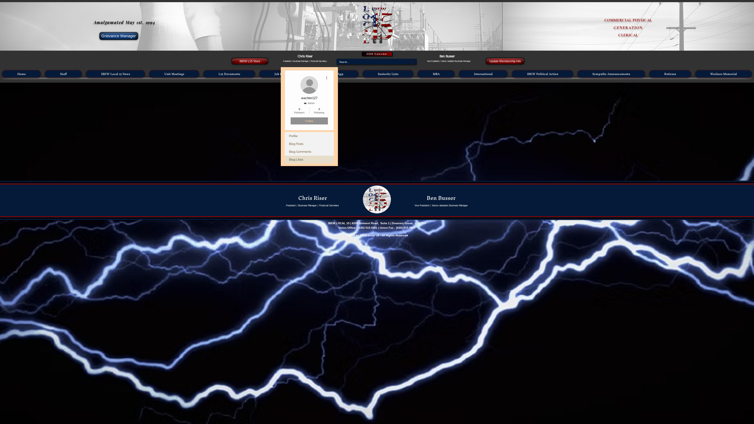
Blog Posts (296, 144)
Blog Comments (300, 152)
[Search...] (412, 61)
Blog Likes (296, 159)
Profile (293, 136)
